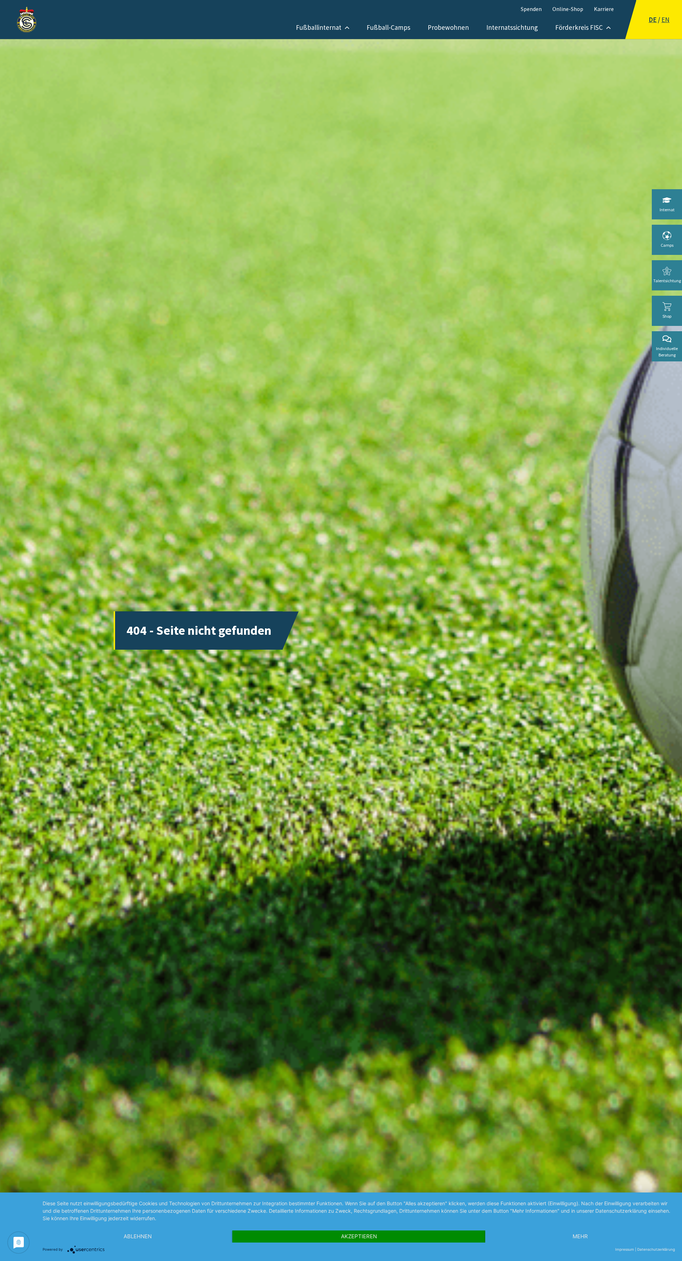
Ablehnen (138, 1236)
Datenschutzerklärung (656, 1249)
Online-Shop (567, 8)
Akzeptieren (359, 1236)
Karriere (604, 8)
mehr (580, 1236)
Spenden (531, 8)
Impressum (624, 1249)
